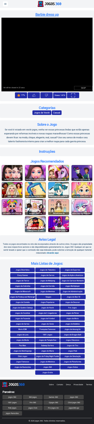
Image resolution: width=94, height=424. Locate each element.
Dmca (68, 384)
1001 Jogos (47, 335)
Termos (89, 384)
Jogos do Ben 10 (73, 297)
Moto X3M (22, 329)
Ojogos (48, 297)
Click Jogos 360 (74, 402)
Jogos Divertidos (22, 270)
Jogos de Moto (72, 319)
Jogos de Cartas (22, 324)
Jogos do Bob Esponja (22, 351)
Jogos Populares (47, 302)
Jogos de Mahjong (47, 281)
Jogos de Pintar (72, 313)
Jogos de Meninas (47, 291)
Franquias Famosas (47, 329)
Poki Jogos (12, 408)
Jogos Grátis (47, 373)
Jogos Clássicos (72, 340)
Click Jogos (22, 356)
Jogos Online (72, 367)
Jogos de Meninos (47, 362)
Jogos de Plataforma (72, 362)
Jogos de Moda (22, 340)
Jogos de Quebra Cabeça (22, 308)
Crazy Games (22, 275)
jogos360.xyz (74, 408)
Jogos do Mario (47, 351)
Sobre (51, 384)
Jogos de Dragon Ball (72, 335)
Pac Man (22, 346)
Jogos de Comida (22, 302)
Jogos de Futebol (47, 319)
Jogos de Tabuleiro (47, 270)
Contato (60, 384)
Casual (56, 112)
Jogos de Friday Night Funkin (47, 356)
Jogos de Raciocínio (22, 367)
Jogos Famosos (22, 362)
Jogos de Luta (22, 335)
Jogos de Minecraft (23, 291)
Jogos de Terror (22, 281)
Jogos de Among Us (72, 329)
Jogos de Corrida (47, 286)
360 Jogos (33, 397)
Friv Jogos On (53, 408)
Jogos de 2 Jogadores (47, 313)
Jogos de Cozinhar (22, 313)
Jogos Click (33, 408)
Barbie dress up (47, 14)
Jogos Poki (72, 351)
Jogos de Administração (72, 291)
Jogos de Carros (47, 275)
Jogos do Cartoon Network (72, 281)
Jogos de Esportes (72, 270)
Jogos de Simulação (72, 356)
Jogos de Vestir (42, 112)
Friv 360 (33, 402)
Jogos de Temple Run (47, 340)
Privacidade (78, 384)
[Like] (34, 95)
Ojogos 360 (53, 402)
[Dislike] (46, 95)
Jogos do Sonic (47, 324)
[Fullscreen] (73, 95)
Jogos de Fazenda (22, 319)
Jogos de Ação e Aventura (72, 275)
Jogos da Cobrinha (22, 286)
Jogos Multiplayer (72, 286)
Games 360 (53, 397)
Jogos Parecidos (12, 413)
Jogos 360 (47, 367)
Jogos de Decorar (72, 302)
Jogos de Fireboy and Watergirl (22, 297)
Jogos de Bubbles (72, 324)
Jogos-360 (74, 397)
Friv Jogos (72, 308)
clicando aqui (53, 253)
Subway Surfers (47, 346)
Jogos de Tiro (72, 346)
